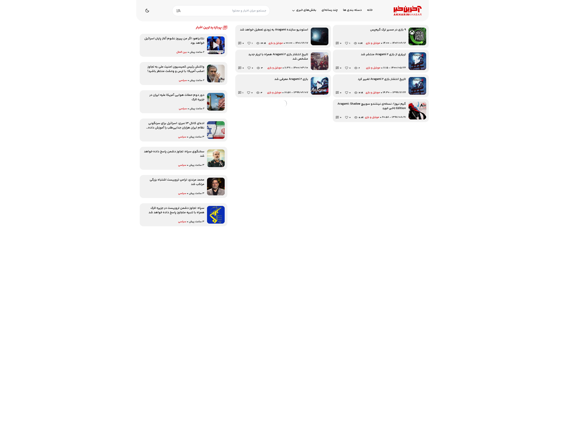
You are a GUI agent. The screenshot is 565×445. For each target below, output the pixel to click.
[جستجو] (178, 10)
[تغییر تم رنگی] (147, 11)
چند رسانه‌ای (330, 10)
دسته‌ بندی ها (352, 10)
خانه (370, 10)
